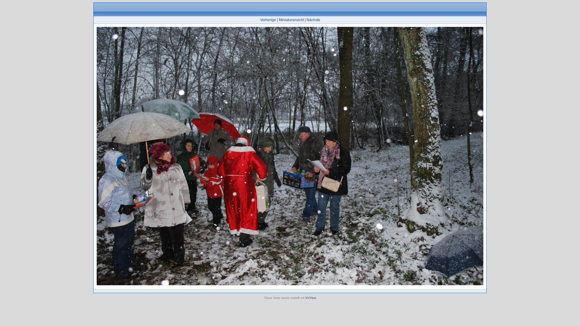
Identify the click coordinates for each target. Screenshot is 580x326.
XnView (310, 297)
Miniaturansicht (291, 20)
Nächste (313, 20)
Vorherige (268, 20)
